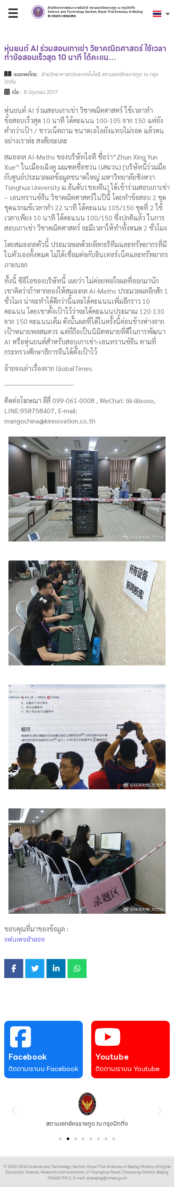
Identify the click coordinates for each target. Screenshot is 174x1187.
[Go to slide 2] (68, 1139)
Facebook (27, 1057)
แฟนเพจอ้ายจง (24, 939)
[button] (13, 1110)
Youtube (111, 1057)
